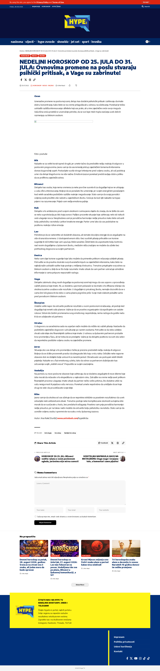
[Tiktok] (148, 658)
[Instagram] (140, 658)
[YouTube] (136, 658)
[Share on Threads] (30, 80)
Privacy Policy (42, 2)
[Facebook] (127, 658)
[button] (145, 2)
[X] (131, 658)
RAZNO (42, 56)
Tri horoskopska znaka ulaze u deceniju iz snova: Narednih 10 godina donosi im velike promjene (125, 563)
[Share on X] (25, 80)
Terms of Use (58, 2)
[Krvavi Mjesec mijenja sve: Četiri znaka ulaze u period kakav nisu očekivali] (95, 548)
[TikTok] (144, 658)
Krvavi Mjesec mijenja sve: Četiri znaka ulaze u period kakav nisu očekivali (95, 562)
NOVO (34, 56)
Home (22, 51)
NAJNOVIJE (36, 6)
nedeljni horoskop (70, 433)
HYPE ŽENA (56, 6)
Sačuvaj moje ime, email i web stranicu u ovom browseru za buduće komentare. (66, 516)
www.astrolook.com (67, 418)
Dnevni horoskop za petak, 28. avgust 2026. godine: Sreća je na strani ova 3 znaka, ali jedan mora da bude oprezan (33, 564)
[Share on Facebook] (21, 80)
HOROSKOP (46, 6)
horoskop (58, 433)
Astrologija (48, 433)
